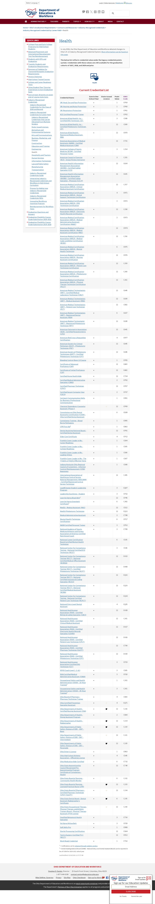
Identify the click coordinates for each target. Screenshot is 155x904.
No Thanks (123, 896)
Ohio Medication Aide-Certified (72, 761)
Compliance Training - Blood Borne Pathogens (71, 421)
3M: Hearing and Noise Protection (73, 106)
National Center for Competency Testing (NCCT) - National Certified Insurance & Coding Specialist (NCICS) (73, 578)
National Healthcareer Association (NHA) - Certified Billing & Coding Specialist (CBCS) (73, 612)
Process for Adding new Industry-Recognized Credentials (39, 190)
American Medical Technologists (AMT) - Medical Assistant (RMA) (72, 299)
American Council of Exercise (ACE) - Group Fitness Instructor (72, 158)
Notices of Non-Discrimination (70, 887)
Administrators (38, 21)
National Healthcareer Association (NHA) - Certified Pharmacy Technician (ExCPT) (71, 647)
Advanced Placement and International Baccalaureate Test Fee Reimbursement (39, 54)
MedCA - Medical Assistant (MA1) (72, 507)
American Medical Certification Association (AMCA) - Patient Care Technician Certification (73, 265)
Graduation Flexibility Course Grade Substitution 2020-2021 (39, 218)
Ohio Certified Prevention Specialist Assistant (70, 704)
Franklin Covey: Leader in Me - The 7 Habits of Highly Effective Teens (73, 459)
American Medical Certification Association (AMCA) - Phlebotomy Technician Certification (73, 273)
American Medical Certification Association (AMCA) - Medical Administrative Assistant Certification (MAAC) (72, 220)
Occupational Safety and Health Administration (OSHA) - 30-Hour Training (73, 690)
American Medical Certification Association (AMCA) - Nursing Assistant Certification (72, 257)
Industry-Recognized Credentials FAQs (38, 197)
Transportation (38, 170)
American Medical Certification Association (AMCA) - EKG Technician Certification (72, 203)
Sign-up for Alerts (95, 877)
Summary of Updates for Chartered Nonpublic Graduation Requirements (41, 71)
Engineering (36, 149)
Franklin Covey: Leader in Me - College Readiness (71, 447)
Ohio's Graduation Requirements (43, 27)
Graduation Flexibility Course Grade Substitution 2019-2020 (39, 223)
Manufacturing (37, 167)
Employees (120, 3)
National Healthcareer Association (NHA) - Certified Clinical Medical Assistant (71, 620)
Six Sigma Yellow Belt (68, 823)
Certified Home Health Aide (70, 376)
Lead (62, 488)
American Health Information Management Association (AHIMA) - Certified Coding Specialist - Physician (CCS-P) (71, 177)
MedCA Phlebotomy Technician (72, 511)
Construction (37, 143)
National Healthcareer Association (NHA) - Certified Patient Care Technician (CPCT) (72, 639)
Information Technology (41, 161)
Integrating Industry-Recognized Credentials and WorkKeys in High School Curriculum (41, 181)
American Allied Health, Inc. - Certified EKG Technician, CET (72, 119)
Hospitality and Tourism (41, 155)
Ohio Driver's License (68, 751)
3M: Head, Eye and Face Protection (73, 102)
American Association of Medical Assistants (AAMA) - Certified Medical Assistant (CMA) (72, 143)
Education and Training (41, 146)
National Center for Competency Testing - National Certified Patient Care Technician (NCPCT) (73, 598)
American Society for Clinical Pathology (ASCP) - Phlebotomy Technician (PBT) (72, 346)
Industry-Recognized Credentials (92, 27)
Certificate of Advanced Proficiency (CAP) (69, 365)
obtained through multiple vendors (86, 846)
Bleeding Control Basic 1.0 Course (73, 360)
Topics (76, 21)
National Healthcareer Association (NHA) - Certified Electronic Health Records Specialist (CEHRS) (71, 630)
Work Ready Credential (69, 841)
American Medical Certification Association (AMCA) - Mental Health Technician (72, 249)
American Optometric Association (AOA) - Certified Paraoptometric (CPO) (73, 331)
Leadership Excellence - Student (72, 494)
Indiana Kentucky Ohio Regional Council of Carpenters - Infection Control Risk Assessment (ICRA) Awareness (73, 467)
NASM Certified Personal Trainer (72, 525)
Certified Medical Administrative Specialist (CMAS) (72, 381)
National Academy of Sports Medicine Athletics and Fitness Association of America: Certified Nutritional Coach (72, 532)
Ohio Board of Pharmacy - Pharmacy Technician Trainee (71, 698)
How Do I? (89, 21)
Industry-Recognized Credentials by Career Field (42, 30)
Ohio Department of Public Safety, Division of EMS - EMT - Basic (72, 729)
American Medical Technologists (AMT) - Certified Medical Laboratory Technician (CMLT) (72, 292)
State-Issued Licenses (40, 127)
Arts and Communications (42, 135)
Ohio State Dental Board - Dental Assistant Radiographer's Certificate (73, 800)
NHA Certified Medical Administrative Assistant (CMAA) (72, 675)
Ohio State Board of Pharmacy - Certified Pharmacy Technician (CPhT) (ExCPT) (72, 792)
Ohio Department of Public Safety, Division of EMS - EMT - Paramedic (72, 745)
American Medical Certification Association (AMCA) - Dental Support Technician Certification (73, 195)
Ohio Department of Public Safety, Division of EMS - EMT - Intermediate (72, 737)
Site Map (67, 877)
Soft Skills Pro (65, 827)
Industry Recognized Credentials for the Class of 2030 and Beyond (40, 107)
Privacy (58, 877)
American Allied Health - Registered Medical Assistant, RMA (71, 134)
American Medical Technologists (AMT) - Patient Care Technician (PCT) (72, 306)
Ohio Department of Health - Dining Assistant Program (71, 716)
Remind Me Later (136, 896)
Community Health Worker (70, 780)
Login (101, 3)
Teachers (54, 21)
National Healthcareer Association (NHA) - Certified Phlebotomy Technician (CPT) (72, 656)
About (101, 21)
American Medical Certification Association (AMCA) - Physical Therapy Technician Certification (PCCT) (73, 283)
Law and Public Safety (40, 164)
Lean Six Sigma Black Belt (70, 498)
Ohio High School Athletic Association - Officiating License (72, 756)
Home (25, 27)
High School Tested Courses (39, 79)
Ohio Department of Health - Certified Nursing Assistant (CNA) (73, 710)
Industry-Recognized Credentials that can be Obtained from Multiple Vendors (41, 120)
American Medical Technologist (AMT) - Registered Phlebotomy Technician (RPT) (72, 323)
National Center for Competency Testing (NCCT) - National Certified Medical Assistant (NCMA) (73, 588)
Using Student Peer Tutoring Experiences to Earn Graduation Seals (40, 89)
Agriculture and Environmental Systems (41, 131)
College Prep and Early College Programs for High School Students (40, 46)
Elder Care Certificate (68, 436)
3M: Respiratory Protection (70, 110)
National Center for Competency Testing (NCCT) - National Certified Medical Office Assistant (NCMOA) (73, 559)
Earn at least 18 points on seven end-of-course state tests (40, 96)
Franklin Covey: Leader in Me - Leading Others (71, 453)
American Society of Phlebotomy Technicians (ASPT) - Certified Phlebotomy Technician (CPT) (73, 354)
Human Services (38, 158)
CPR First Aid (65, 426)
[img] (26, 21)
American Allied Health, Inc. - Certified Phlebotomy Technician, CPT (73, 126)
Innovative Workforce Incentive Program (38, 202)
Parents (65, 21)
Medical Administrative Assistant (73, 515)
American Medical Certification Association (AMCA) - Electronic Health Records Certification (72, 211)
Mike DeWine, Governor (44, 877)
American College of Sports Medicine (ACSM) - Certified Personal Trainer (70, 151)
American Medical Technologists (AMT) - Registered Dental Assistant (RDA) (72, 315)
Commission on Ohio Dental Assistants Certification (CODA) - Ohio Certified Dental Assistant (73, 414)
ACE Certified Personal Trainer (72, 114)
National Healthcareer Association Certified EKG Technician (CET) (70, 664)
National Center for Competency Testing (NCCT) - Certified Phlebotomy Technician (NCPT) (73, 569)
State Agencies (109, 3)
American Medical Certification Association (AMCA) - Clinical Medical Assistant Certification (72, 186)
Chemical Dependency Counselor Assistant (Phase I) (72, 407)
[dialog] (131, 889)
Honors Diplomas (35, 76)
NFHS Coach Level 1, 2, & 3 (70, 670)
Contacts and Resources (67, 27)
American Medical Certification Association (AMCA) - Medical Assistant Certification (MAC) (72, 230)
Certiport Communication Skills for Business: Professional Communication (72, 400)
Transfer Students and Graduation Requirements (38, 65)
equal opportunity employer (87, 883)
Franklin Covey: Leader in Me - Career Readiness (71, 441)
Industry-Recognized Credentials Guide (38, 174)
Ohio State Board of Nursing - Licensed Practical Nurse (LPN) (72, 785)
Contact (120, 21)
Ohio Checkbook (79, 877)
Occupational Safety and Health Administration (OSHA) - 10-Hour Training (73, 682)
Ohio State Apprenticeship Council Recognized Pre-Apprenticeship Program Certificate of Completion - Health (70, 770)
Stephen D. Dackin (55, 871)
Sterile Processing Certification (72, 831)
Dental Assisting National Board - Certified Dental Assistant (73, 431)
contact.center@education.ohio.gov (85, 874)
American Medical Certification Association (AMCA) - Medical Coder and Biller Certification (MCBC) (72, 239)
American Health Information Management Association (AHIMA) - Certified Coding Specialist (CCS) (71, 166)
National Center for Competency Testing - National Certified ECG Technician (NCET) (73, 550)
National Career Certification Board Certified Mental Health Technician (72, 542)
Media (110, 21)
